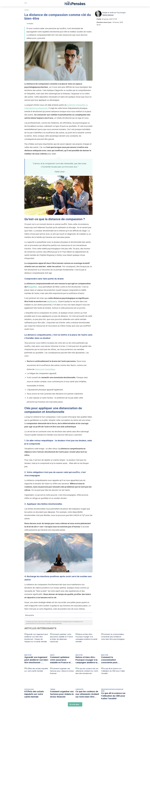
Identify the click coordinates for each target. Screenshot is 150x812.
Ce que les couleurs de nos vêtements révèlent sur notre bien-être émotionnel (87, 694)
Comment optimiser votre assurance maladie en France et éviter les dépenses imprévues (60, 660)
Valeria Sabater (108, 15)
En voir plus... (75, 704)
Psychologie (29, 689)
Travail (52, 689)
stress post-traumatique (45, 369)
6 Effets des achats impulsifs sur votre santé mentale (34, 694)
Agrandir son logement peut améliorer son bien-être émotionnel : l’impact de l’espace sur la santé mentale (36, 660)
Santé (52, 655)
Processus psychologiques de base (112, 690)
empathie (32, 287)
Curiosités (79, 689)
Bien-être (27, 655)
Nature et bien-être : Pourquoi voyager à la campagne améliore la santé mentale (86, 660)
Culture (26, 10)
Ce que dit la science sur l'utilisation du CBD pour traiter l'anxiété (113, 696)
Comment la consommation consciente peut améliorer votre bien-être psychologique (111, 660)
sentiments (52, 301)
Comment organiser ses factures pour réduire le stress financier (62, 694)
